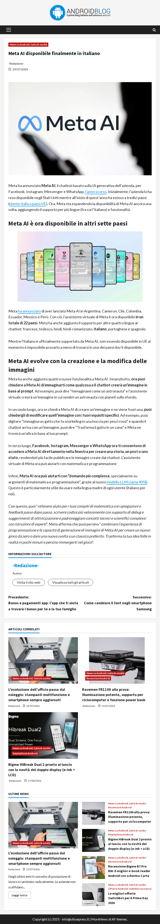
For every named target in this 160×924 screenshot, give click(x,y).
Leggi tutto (21, 896)
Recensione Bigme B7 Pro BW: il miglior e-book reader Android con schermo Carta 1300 (93, 867)
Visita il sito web (28, 582)
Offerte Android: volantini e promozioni (131, 889)
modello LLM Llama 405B (126, 482)
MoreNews (99, 919)
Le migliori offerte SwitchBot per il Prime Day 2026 (93, 894)
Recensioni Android (98, 678)
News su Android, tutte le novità (28, 44)
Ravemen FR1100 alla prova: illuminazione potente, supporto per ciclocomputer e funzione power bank (113, 694)
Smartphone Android (25, 753)
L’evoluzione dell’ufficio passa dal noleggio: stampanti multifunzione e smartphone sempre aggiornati (39, 694)
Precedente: (43, 603)
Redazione (14, 705)
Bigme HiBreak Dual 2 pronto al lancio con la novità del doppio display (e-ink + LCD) (41, 769)
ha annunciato (29, 311)
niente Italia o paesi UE (27, 203)
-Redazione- (16, 63)
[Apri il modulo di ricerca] (154, 30)
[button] (8, 29)
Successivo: (118, 603)
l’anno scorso (95, 191)
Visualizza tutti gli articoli (70, 582)
